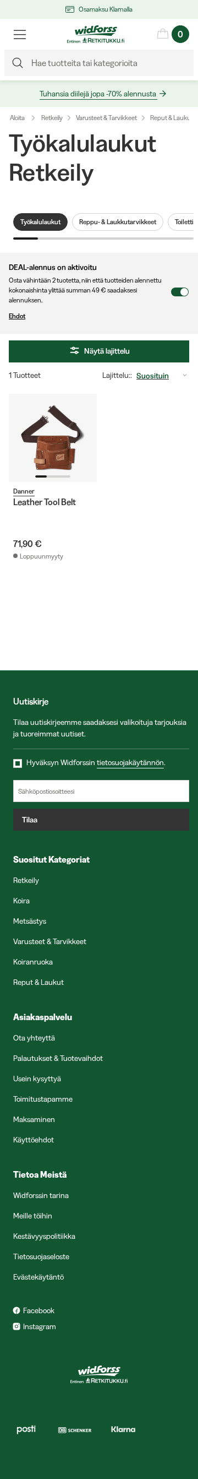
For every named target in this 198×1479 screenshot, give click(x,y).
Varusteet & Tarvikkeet (106, 117)
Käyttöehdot (33, 1140)
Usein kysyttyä (37, 1078)
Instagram (39, 1326)
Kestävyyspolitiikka (44, 1236)
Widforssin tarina (41, 1195)
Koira (21, 901)
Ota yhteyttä (34, 1038)
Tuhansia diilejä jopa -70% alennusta (98, 94)
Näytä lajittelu (107, 351)
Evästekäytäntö (38, 1277)
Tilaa (29, 820)
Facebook (38, 1310)
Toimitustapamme (43, 1099)
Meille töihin (32, 1216)
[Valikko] (19, 34)
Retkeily (52, 117)
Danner (24, 491)
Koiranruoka (33, 962)
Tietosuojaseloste (41, 1256)
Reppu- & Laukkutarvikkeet (117, 222)
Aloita (17, 117)
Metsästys (29, 921)
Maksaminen (34, 1119)
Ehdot (17, 316)
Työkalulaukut (40, 222)
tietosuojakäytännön (130, 762)
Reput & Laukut (171, 117)
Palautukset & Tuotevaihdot (58, 1058)
